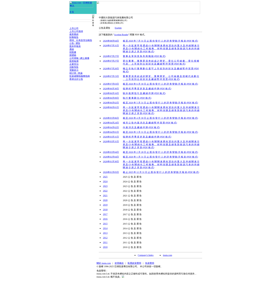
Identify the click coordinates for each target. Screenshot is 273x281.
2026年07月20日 (111, 68)
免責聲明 (149, 263)
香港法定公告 (76, 79)
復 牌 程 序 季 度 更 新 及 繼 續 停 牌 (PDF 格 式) (147, 88)
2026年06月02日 (111, 102)
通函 (71, 49)
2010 (105, 247)
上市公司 (73, 28)
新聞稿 (72, 55)
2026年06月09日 (111, 98)
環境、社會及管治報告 (80, 40)
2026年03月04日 (111, 152)
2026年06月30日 (111, 88)
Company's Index (146, 255)
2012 (105, 238)
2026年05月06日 (111, 118)
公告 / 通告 (74, 43)
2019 (105, 205)
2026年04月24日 (111, 123)
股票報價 (73, 61)
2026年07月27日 (111, 56)
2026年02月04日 (111, 157)
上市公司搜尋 (76, 31)
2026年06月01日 (111, 107)
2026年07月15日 (111, 76)
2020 (105, 200)
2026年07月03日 (111, 84)
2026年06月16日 (111, 93)
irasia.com (167, 255)
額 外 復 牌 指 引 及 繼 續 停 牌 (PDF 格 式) (144, 93)
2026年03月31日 (111, 137)
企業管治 (73, 64)
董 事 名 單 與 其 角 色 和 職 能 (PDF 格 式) (144, 56)
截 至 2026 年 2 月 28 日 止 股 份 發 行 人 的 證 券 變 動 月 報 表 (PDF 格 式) (160, 152)
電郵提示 (73, 70)
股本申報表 (75, 46)
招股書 (72, 52)
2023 (105, 186)
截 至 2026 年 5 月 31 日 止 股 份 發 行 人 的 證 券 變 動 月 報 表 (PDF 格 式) (160, 102)
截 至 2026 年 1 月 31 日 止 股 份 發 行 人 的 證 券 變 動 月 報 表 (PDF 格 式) (160, 157)
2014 (105, 228)
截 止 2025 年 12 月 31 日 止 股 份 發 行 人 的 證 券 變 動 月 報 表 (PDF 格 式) (161, 172)
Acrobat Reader (121, 34)
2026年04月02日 (111, 127)
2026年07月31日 (111, 45)
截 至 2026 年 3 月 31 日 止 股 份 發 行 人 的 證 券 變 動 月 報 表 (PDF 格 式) (160, 132)
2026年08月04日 (111, 41)
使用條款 (119, 263)
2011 (105, 242)
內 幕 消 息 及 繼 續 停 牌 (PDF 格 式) (141, 127)
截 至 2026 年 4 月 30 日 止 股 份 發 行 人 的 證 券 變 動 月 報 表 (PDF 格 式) (160, 118)
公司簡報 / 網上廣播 (79, 58)
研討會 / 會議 (75, 73)
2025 (105, 177)
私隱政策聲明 (134, 263)
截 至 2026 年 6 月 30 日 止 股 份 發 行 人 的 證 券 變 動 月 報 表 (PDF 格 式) (160, 84)
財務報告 (73, 37)
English (118, 28)
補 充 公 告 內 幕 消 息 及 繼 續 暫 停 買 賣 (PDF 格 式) (150, 123)
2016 (105, 219)
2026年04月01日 (111, 132)
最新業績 (73, 34)
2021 (105, 195)
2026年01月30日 (111, 161)
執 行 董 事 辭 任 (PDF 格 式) (137, 98)
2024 (105, 181)
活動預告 (73, 67)
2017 (105, 214)
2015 (105, 223)
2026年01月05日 (111, 172)
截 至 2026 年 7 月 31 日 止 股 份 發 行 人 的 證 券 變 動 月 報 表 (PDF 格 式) (160, 41)
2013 (105, 233)
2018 (105, 209)
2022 (105, 191)
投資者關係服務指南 (79, 76)
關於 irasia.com (104, 263)
